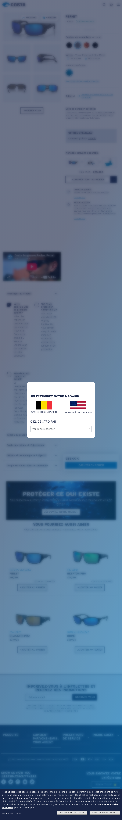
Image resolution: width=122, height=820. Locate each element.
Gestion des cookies (11, 813)
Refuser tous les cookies (72, 812)
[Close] (91, 386)
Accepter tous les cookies (105, 812)
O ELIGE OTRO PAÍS (43, 421)
